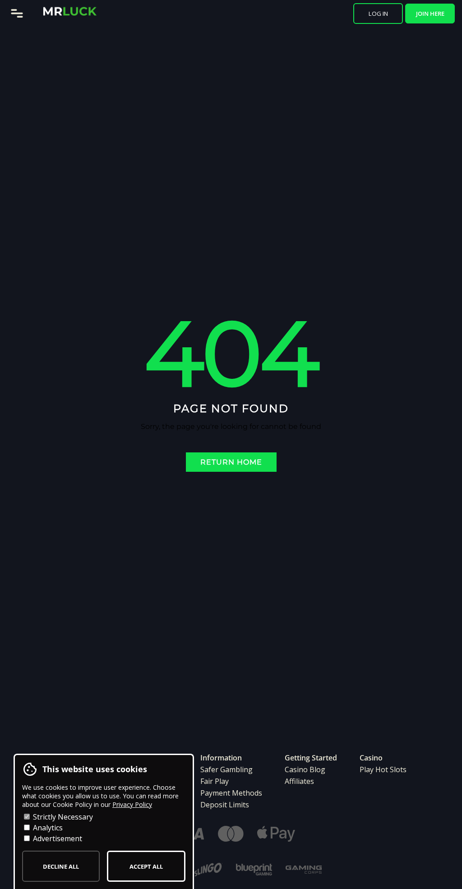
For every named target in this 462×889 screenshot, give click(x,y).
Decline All (61, 866)
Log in (378, 13)
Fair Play (214, 781)
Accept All (146, 866)
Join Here (430, 13)
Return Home (231, 462)
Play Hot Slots (383, 769)
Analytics (47, 828)
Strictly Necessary (62, 817)
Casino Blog (305, 769)
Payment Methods (231, 793)
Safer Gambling (226, 769)
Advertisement (56, 838)
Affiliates (299, 781)
